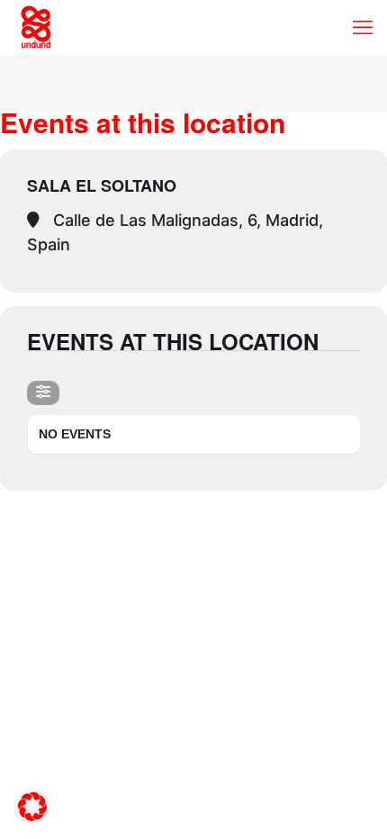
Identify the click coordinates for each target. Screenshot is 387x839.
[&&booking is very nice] (36, 27)
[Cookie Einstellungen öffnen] (32, 814)
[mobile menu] (362, 27)
